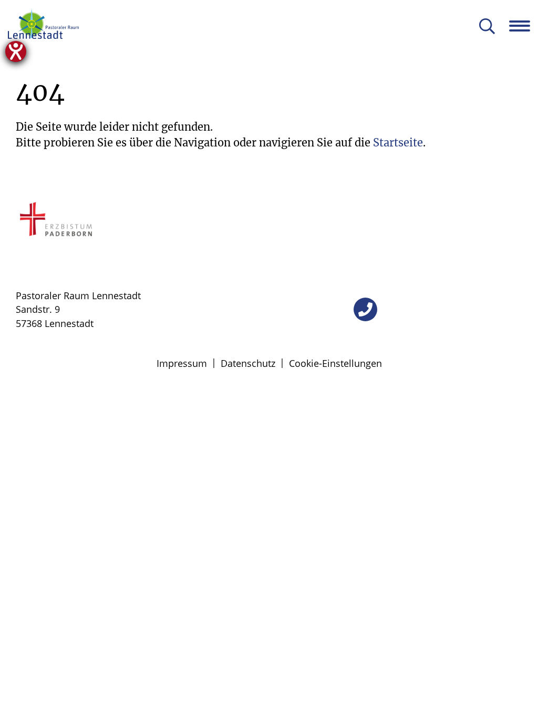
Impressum (182, 363)
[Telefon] (365, 309)
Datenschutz (248, 363)
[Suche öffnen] (487, 27)
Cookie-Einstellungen (335, 363)
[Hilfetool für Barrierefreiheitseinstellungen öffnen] (15, 51)
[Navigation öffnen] (523, 26)
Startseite (398, 142)
